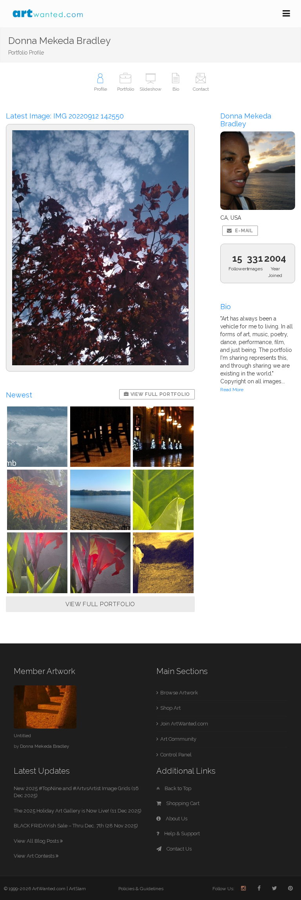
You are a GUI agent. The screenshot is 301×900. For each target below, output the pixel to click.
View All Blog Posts (37, 841)
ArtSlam (77, 888)
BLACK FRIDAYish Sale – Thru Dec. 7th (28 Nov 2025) (76, 826)
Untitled (22, 735)
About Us (176, 819)
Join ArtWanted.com (184, 724)
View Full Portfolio (159, 394)
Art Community (178, 739)
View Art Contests (35, 856)
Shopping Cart (182, 803)
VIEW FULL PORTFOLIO (100, 604)
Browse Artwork (179, 693)
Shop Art (170, 708)
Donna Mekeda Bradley (44, 746)
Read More (231, 389)
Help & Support (181, 833)
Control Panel (176, 755)
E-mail (243, 230)
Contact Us (178, 849)
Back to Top (177, 788)
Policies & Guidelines (140, 888)
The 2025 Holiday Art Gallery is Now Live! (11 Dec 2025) (77, 811)
